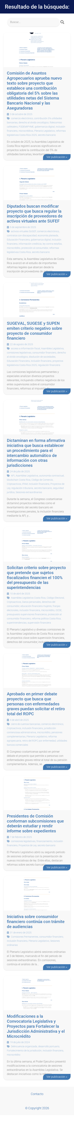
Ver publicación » (56, 157)
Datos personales (31, 602)
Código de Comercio (42, 479)
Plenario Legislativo (44, 130)
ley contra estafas (52, 243)
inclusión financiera (41, 361)
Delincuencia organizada (24, 1046)
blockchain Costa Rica (18, 479)
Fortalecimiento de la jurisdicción (24, 1050)
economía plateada (48, 235)
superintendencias (17, 622)
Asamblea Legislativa (52, 348)
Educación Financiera (18, 239)
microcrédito (13, 248)
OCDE (59, 610)
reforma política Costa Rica (46, 618)
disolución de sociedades (42, 356)
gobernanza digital (45, 126)
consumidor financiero (44, 352)
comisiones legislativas (19, 352)
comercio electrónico (22, 118)
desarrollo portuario (48, 1046)
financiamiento (44, 841)
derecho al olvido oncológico (34, 122)
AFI (13, 475)
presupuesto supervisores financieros (27, 614)
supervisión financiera (39, 622)
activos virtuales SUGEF (23, 231)
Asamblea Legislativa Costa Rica (28, 597)
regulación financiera (49, 365)
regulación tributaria (22, 488)
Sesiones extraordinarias (29, 492)
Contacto (37, 1094)
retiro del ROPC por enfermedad (39, 740)
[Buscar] (62, 22)
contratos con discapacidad (22, 235)
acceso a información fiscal (25, 348)
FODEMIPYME (26, 126)
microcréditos (26, 130)
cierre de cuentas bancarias (25, 724)
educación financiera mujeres (36, 606)
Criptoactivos (14, 484)
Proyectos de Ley (27, 845)
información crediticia (30, 243)
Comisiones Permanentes (24, 936)
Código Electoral (55, 597)
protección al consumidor (34, 248)
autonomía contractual (51, 475)
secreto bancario (47, 135)
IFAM (25, 484)
